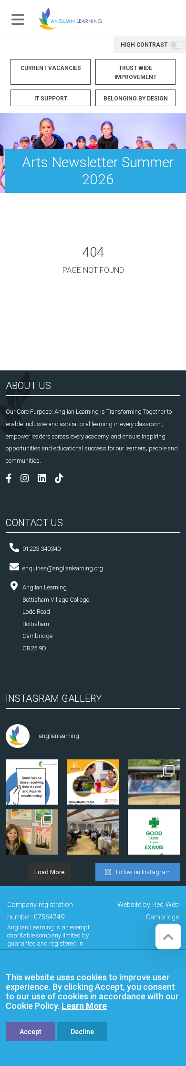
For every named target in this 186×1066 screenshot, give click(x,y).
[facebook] (12, 479)
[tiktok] (63, 479)
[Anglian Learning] (70, 17)
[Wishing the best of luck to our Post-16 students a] (32, 785)
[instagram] (28, 479)
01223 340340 (41, 548)
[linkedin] (45, 479)
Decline (82, 1032)
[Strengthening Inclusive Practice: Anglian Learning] (93, 835)
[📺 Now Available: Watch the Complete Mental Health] (93, 785)
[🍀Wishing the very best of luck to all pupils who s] (154, 835)
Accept (30, 1032)
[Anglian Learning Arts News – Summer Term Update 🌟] (154, 785)
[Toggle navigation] (17, 19)
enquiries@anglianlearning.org (62, 568)
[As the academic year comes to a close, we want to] (32, 835)
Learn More (84, 1006)
